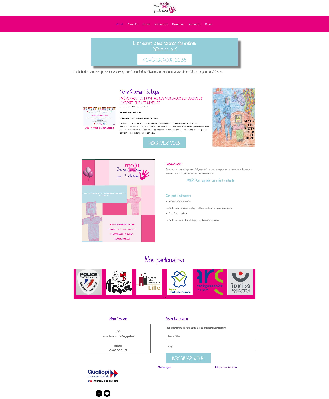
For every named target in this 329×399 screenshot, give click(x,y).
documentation (195, 23)
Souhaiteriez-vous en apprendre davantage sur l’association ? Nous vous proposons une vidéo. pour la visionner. (148, 71)
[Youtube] (107, 393)
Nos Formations (161, 23)
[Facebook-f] (99, 393)
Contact (208, 23)
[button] (163, 297)
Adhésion (146, 23)
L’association (132, 23)
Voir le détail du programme (100, 128)
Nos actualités (178, 23)
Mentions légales (164, 367)
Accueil (119, 23)
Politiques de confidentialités (226, 367)
